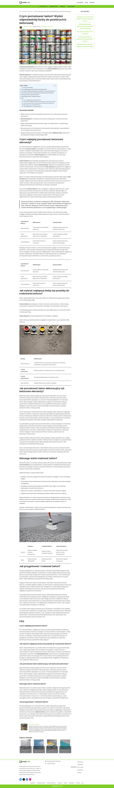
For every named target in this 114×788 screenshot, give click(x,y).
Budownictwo (80, 762)
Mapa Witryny (71, 783)
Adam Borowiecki (27, 26)
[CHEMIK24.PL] (24, 2)
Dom (20, 11)
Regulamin (33, 783)
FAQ (22, 98)
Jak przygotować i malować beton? (31, 96)
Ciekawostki (80, 764)
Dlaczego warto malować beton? (30, 94)
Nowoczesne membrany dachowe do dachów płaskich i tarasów (85, 39)
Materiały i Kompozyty (28, 11)
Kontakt (92, 2)
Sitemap (78, 783)
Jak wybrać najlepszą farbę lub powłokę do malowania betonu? (38, 91)
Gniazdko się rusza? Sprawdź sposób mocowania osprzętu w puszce (85, 19)
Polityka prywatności (41, 783)
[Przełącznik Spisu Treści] (54, 86)
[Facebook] (20, 779)
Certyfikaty (80, 2)
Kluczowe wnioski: (28, 87)
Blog (86, 2)
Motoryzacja (80, 770)
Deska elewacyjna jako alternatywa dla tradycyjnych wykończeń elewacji (85, 26)
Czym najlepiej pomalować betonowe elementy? (34, 89)
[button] (47, 6)
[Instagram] (30, 779)
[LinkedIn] (27, 779)
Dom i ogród (71, 6)
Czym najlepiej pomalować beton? (32, 100)
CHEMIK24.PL (55, 786)
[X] (24, 779)
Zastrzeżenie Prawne (51, 783)
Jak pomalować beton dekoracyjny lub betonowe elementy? (37, 93)
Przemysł (79, 772)
